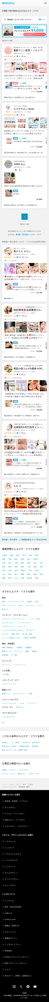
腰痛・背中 (15, 634)
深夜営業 (35, 746)
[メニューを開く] (45, 3)
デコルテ (5, 634)
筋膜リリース (6, 651)
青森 (11, 555)
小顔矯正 (19, 647)
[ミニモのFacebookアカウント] (28, 987)
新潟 (28, 563)
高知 (28, 574)
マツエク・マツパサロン (15, 813)
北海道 (4, 555)
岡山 (30, 570)
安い (3, 722)
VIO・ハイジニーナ (9, 605)
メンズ (40, 605)
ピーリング (6, 664)
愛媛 (22, 574)
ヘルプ (7, 969)
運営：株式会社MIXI (13, 906)
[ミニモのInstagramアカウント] (14, 987)
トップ (4, 784)
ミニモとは (9, 900)
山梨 (16, 563)
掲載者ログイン (11, 938)
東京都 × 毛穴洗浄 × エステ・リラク (28, 234)
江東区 (30, 784)
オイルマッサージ (8, 622)
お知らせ (8, 913)
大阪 (3, 570)
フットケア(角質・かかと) (11, 638)
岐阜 (9, 566)
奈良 (16, 570)
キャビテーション (19, 693)
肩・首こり (30, 630)
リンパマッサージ (24, 622)
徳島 (9, 574)
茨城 (9, 559)
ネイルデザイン (11, 872)
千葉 (3, 563)
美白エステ (20, 707)
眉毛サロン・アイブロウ (15, 819)
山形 (30, 555)
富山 (35, 563)
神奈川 (35, 559)
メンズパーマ (10, 866)
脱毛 (3, 601)
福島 (3, 559)
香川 (16, 574)
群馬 (22, 559)
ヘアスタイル (10, 841)
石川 (41, 563)
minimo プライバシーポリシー (17, 957)
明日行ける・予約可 (9, 746)
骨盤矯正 (29, 647)
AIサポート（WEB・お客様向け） (18, 975)
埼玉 (28, 559)
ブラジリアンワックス (16, 601)
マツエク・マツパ (8, 773)
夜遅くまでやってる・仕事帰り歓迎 (14, 750)
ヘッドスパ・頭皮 (33, 619)
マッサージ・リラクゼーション (13, 619)
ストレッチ (18, 651)
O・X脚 (14, 655)
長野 (22, 563)
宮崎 (22, 578)
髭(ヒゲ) (5, 609)
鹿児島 (29, 578)
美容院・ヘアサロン (9, 770)
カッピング (22, 626)
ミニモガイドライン (13, 944)
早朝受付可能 (24, 746)
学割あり (5, 742)
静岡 (16, 566)
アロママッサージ (8, 626)
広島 (36, 570)
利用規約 (8, 950)
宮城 (36, 555)
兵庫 (9, 570)
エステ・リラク (14, 784)
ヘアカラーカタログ (13, 854)
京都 (41, 566)
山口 (3, 574)
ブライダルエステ (8, 717)
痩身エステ (6, 693)
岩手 (24, 555)
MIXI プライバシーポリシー (16, 963)
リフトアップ (32, 703)
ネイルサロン (24, 770)
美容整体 (5, 655)
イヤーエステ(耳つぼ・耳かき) (13, 630)
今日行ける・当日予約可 (31, 742)
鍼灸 (27, 651)
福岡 (35, 574)
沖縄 (36, 578)
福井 (3, 566)
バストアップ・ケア (9, 684)
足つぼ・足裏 (27, 634)
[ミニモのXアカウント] (21, 987)
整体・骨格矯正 (7, 647)
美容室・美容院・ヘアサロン (16, 801)
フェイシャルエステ (9, 703)
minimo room (10, 919)
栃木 (16, 559)
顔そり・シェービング (26, 605)
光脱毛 (29, 601)
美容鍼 (34, 651)
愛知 (22, 566)
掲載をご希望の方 (12, 925)
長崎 (3, 578)
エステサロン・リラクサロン (16, 826)
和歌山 (23, 570)
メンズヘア (9, 847)
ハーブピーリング (19, 664)
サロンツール (10, 931)
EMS (30, 693)
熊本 (9, 578)
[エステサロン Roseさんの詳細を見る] (24, 129)
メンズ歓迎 (15, 742)
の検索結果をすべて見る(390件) (24, 539)
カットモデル (10, 885)
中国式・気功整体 (30, 638)
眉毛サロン (22, 773)
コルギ (21, 703)
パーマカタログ (11, 860)
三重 (28, 566)
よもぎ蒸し (6, 674)
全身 (36, 601)
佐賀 (41, 574)
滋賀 (35, 566)
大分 (16, 578)
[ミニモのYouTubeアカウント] (35, 987)
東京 (9, 563)
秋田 (17, 555)
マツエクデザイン (12, 879)
